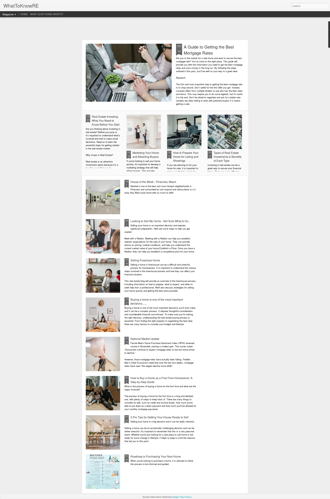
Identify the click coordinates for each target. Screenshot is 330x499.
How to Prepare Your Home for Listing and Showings (186, 157)
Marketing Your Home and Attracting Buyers (146, 155)
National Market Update (144, 339)
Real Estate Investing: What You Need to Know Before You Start (105, 120)
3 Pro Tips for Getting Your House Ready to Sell (159, 417)
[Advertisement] (165, 28)
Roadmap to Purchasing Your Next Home (155, 456)
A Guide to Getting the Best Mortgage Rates (209, 50)
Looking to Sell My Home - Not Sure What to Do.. (160, 221)
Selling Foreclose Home (145, 260)
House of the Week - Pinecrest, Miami (153, 182)
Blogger (176, 496)
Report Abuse (185, 496)
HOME (24, 14)
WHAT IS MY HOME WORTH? (46, 14)
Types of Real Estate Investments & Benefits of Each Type (227, 157)
